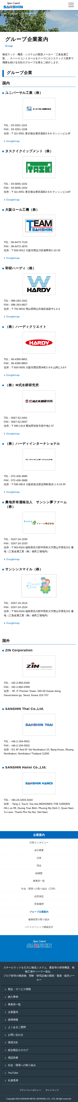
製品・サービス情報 (19, 989)
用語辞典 (13, 1057)
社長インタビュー (39, 842)
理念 (39, 865)
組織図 (38, 873)
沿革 (39, 858)
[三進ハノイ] (39, 783)
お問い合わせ (15, 1034)
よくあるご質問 (17, 1027)
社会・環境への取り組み (22, 1065)
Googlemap (13, 141)
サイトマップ (52, 1090)
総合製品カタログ (18, 1050)
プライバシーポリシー (30, 1090)
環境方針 (13, 1042)
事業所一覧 (39, 880)
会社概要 (39, 850)
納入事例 (13, 996)
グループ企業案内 (39, 911)
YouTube (13, 1072)
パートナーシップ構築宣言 (39, 927)
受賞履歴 (39, 904)
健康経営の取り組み (39, 919)
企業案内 (39, 834)
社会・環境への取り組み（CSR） (39, 888)
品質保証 (39, 896)
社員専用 (13, 1080)
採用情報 (13, 1019)
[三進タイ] (39, 725)
